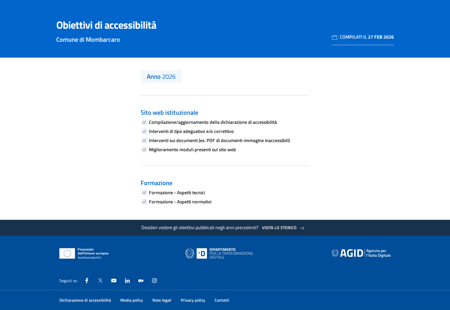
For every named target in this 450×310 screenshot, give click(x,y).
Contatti (222, 300)
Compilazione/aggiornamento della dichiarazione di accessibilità (213, 122)
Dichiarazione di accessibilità (85, 300)
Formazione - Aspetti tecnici (177, 192)
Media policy (131, 300)
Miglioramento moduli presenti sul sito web (192, 149)
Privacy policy (193, 300)
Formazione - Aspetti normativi (180, 201)
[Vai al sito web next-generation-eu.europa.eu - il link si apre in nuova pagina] (84, 253)
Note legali (161, 300)
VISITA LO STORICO (279, 227)
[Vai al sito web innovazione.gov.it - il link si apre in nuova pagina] (220, 253)
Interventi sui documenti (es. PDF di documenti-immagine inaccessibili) (219, 140)
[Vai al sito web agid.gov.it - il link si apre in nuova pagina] (361, 253)
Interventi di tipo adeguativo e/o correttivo (191, 131)
